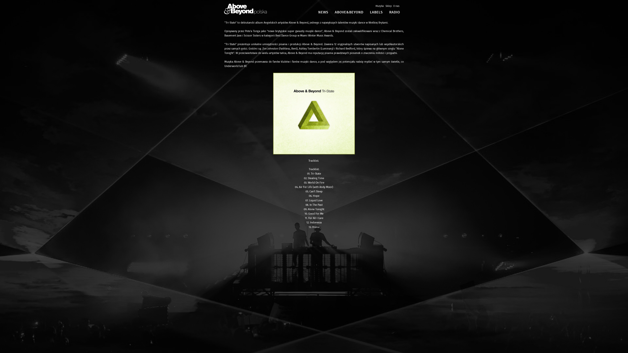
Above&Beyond (349, 12)
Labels (376, 12)
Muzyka (379, 6)
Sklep (388, 6)
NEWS (323, 12)
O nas (396, 6)
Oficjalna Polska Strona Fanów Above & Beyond (245, 9)
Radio (394, 12)
